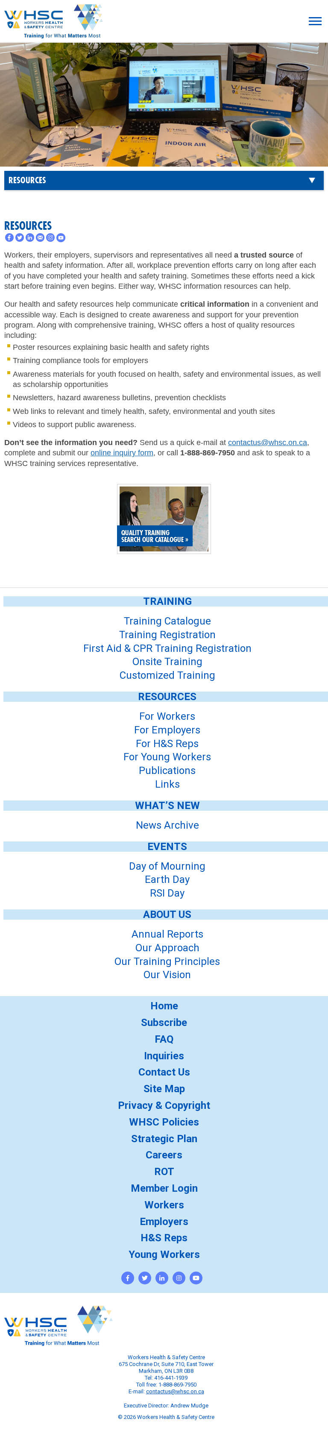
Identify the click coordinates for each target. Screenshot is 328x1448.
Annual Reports (167, 934)
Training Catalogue (167, 621)
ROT (164, 1172)
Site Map (164, 1089)
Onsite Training (167, 662)
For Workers (167, 716)
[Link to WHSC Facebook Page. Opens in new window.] (127, 1278)
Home (164, 1006)
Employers (164, 1222)
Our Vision (167, 975)
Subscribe (164, 1023)
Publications (167, 771)
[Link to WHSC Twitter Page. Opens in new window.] (144, 1278)
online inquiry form (122, 452)
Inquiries (164, 1056)
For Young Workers (167, 757)
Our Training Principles (167, 961)
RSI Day (167, 893)
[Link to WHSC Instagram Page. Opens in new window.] (179, 1278)
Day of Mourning (167, 866)
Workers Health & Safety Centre (53, 32)
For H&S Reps (167, 744)
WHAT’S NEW (167, 806)
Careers (164, 1155)
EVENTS (167, 847)
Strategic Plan (164, 1139)
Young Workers (164, 1254)
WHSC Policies (164, 1122)
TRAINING (167, 601)
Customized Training (167, 675)
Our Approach (167, 948)
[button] (315, 21)
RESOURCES (27, 180)
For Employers (167, 730)
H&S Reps (164, 1238)
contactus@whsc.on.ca (267, 442)
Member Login (164, 1188)
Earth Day (167, 879)
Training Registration (167, 635)
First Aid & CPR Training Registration (167, 648)
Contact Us (164, 1072)
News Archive (167, 825)
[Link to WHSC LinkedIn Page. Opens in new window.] (161, 1278)
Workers (164, 1205)
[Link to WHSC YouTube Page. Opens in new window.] (196, 1278)
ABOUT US (167, 914)
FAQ (164, 1039)
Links (167, 784)
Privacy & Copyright (164, 1105)
